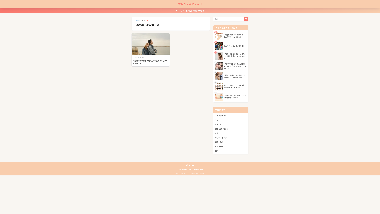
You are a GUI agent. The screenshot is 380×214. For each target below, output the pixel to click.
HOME (191, 165)
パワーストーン (221, 138)
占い (216, 120)
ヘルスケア (219, 147)
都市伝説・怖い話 (221, 129)
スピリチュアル (221, 116)
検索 (246, 19)
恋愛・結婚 (219, 142)
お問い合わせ (182, 169)
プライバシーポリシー (195, 169)
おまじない (219, 124)
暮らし (217, 151)
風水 (216, 133)
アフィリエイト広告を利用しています (190, 11)
